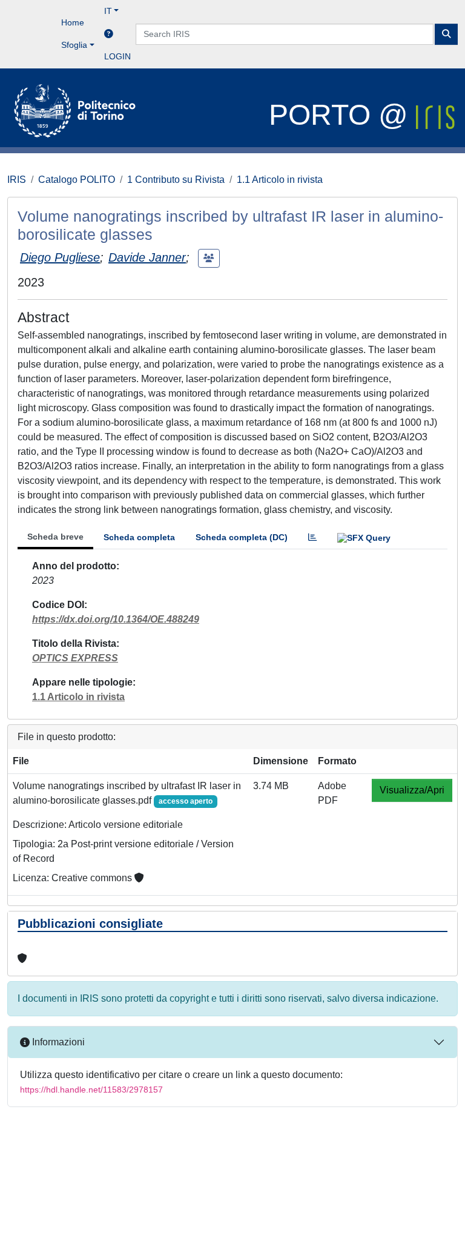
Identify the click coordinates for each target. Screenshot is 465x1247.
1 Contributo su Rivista (176, 179)
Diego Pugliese (60, 257)
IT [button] (108, 11)
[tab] (312, 537)
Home (72, 22)
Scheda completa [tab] (139, 537)
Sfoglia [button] (74, 45)
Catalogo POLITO (76, 179)
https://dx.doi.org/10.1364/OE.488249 (115, 619)
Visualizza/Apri (412, 790)
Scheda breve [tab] (55, 536)
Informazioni (57, 1042)
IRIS (16, 179)
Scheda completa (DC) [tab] (242, 537)
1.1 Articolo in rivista (280, 179)
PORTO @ (342, 115)
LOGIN (117, 56)
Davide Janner (147, 257)
